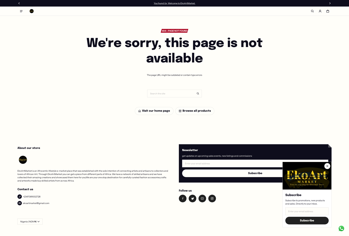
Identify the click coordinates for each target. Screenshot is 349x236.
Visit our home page (156, 110)
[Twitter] (192, 198)
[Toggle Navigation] (21, 11)
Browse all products (197, 110)
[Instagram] (212, 198)
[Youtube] (202, 198)
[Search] (198, 93)
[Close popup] (327, 166)
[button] (312, 11)
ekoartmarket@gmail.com (36, 203)
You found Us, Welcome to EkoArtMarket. (174, 3)
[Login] (320, 11)
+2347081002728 (31, 196)
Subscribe (255, 173)
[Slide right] (330, 3)
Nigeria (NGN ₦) (28, 221)
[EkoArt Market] (31, 11)
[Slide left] (19, 3)
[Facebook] (182, 198)
